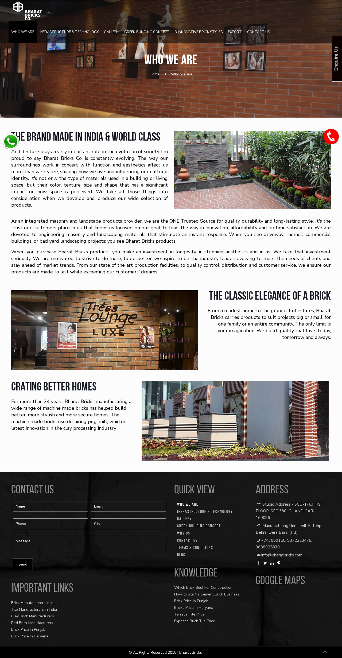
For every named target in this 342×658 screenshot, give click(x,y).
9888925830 (268, 547)
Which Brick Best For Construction (203, 587)
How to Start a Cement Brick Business (206, 594)
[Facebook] (258, 563)
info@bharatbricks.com (281, 555)
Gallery (184, 519)
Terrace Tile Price (189, 614)
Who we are (188, 504)
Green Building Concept (199, 526)
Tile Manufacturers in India (34, 609)
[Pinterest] (279, 563)
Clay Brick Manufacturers (32, 616)
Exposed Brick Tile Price (194, 621)
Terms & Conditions (195, 548)
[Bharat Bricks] (27, 10)
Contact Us (187, 541)
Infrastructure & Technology (205, 512)
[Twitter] (265, 563)
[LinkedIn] (272, 563)
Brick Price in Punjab (28, 629)
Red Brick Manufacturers (32, 622)
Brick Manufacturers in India (35, 602)
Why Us (183, 533)
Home (155, 74)
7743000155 (273, 540)
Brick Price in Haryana (29, 636)
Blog (181, 555)
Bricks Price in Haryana (193, 607)
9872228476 (299, 540)
